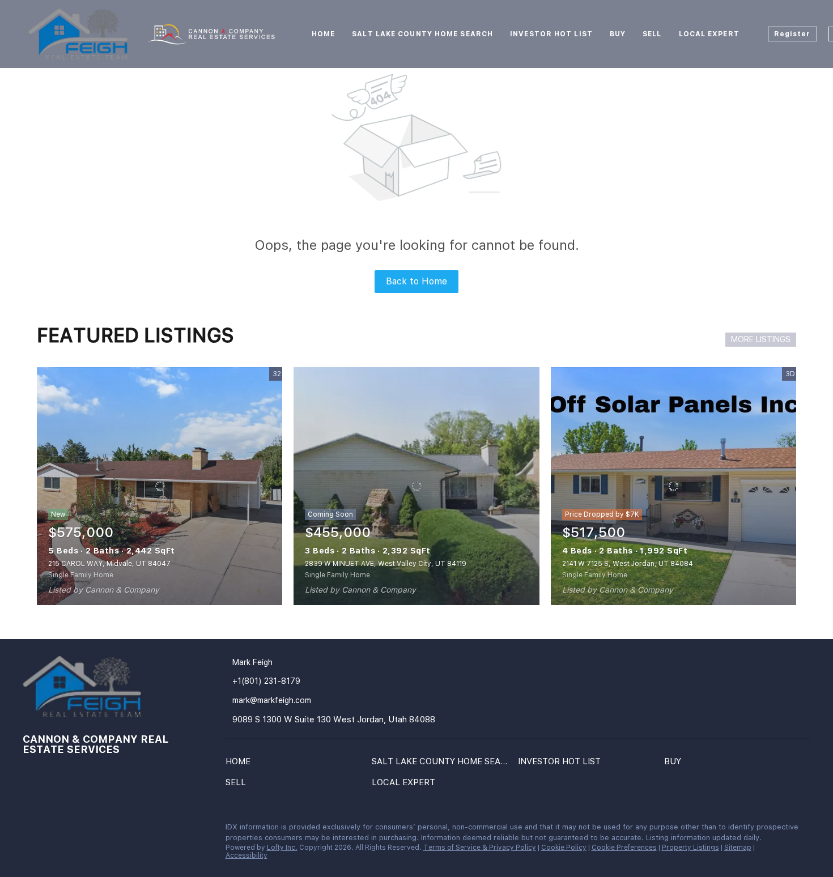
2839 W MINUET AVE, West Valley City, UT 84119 (385, 564)
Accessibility (246, 855)
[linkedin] (31, 829)
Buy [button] (618, 34)
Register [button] (792, 34)
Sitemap (737, 848)
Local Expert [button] (709, 34)
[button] (241, 764)
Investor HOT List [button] (551, 34)
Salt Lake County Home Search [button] (422, 34)
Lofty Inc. (282, 848)
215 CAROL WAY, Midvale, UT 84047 (109, 564)
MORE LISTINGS (760, 339)
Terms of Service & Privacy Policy (479, 848)
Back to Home (416, 281)
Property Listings (690, 848)
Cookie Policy (563, 848)
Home (323, 34)
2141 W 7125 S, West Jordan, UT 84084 (627, 564)
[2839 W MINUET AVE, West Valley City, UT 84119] (416, 486)
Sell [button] (652, 34)
